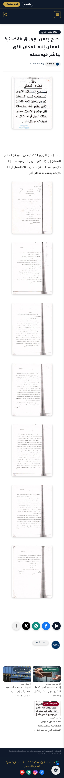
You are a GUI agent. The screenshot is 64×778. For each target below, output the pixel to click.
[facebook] (41, 772)
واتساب (27, 4)
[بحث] (5, 14)
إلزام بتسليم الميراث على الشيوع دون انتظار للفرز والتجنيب (47, 691)
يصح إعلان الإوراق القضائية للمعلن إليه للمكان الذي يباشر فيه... (47, 726)
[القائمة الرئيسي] (57, 14)
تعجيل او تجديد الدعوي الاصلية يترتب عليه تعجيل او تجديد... (18, 691)
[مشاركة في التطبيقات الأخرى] (16, 626)
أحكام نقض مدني (49, 32)
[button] (46, 626)
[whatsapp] (28, 772)
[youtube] (22, 772)
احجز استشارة (12, 4)
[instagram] (35, 772)
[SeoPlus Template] (57, 763)
